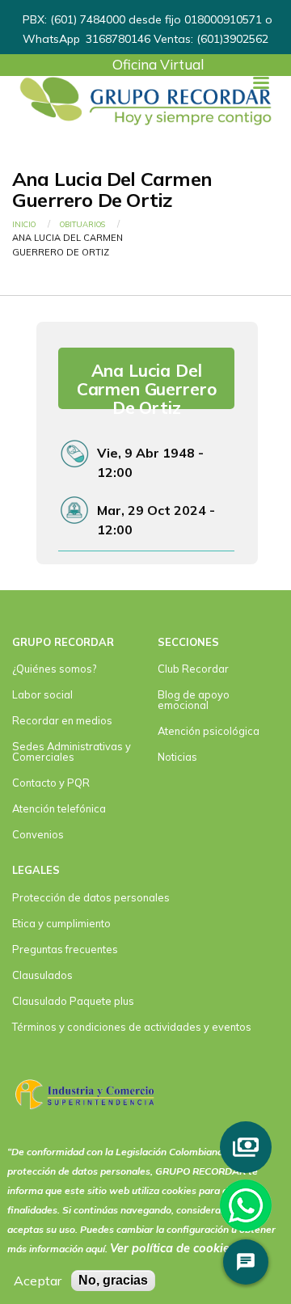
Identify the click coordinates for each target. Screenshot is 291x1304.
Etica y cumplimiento (61, 923)
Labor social (42, 694)
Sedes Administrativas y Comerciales (71, 751)
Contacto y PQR (51, 782)
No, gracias (113, 1280)
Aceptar (37, 1280)
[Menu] (260, 84)
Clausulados (42, 975)
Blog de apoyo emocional (194, 699)
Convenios (38, 834)
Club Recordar (193, 668)
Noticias (177, 756)
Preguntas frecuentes (65, 949)
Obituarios (82, 224)
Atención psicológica (208, 730)
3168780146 (118, 39)
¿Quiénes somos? (54, 668)
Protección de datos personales (91, 897)
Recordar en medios (62, 720)
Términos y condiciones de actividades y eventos (131, 1026)
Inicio (24, 224)
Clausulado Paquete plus (73, 1000)
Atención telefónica (59, 808)
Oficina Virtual (158, 64)
